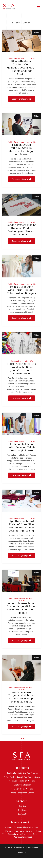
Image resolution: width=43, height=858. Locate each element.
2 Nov (36, 32)
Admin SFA (31, 58)
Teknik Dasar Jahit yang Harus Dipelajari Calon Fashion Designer (21, 290)
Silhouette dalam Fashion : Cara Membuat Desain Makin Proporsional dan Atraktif (21, 68)
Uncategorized (15, 361)
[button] (38, 6)
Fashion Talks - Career (16, 58)
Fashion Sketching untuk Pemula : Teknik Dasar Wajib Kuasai (21, 447)
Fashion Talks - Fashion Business (20, 599)
